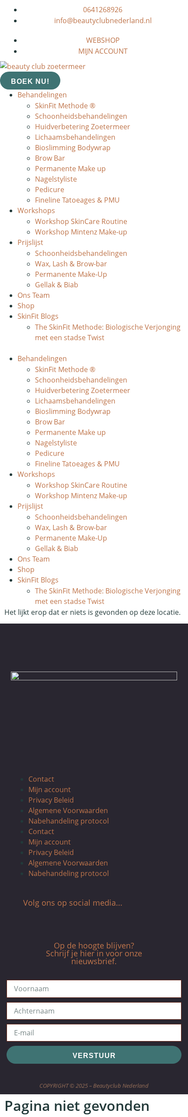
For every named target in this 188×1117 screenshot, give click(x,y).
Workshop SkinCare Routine (81, 221)
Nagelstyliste (56, 179)
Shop (26, 305)
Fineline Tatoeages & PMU (77, 200)
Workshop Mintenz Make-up (81, 232)
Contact (41, 779)
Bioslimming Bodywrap (73, 147)
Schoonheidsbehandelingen (81, 116)
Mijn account (49, 789)
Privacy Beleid (51, 800)
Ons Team (33, 295)
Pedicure (49, 189)
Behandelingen (42, 95)
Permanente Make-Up (71, 274)
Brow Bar (50, 158)
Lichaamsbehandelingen (75, 137)
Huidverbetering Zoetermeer (82, 126)
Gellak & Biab (56, 285)
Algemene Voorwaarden (68, 810)
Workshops (36, 210)
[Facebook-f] (74, 919)
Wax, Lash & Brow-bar (71, 264)
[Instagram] (87, 919)
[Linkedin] (100, 919)
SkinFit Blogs (38, 316)
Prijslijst (30, 242)
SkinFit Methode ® (65, 105)
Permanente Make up (70, 168)
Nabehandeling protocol (68, 821)
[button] (94, 348)
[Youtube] (113, 919)
